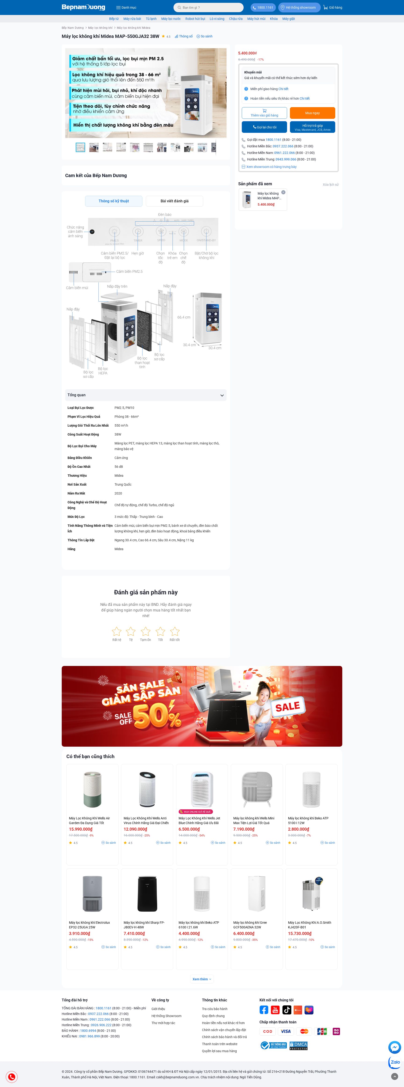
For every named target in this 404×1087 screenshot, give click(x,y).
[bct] (273, 1049)
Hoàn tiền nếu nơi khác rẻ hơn (223, 1023)
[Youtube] (275, 1010)
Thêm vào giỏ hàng (264, 115)
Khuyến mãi (253, 72)
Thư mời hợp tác (163, 1023)
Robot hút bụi (195, 19)
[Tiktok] (286, 1010)
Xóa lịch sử (331, 184)
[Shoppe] (298, 1010)
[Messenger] (394, 1048)
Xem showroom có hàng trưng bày (271, 167)
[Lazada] (309, 1010)
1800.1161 (265, 7)
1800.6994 (88, 1030)
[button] (222, 52)
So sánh (207, 36)
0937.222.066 (283, 146)
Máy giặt (288, 19)
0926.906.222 (101, 1025)
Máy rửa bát (132, 19)
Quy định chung (213, 1016)
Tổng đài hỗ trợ (74, 1000)
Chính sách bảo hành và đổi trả (224, 1037)
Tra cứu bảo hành (214, 1009)
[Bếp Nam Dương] (83, 7)
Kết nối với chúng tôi (276, 1000)
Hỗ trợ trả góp (313, 127)
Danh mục (129, 7)
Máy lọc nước (171, 19)
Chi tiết (283, 89)
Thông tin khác (214, 1000)
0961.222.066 (284, 153)
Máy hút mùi (256, 19)
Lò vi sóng (217, 19)
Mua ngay (312, 113)
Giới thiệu (158, 1009)
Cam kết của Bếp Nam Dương (96, 175)
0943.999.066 (286, 159)
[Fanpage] (264, 1010)
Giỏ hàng (335, 7)
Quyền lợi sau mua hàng (219, 1051)
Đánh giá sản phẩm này (146, 592)
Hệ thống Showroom (166, 1016)
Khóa (274, 19)
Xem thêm (200, 979)
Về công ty (160, 1000)
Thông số (186, 36)
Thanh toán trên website (219, 1044)
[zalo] (394, 1063)
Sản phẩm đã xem (255, 183)
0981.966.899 (89, 1036)
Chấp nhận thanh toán (278, 1022)
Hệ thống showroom (301, 7)
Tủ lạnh (151, 19)
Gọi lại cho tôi (266, 127)
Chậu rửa (236, 19)
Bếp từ (114, 19)
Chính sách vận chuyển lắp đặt (224, 1030)
